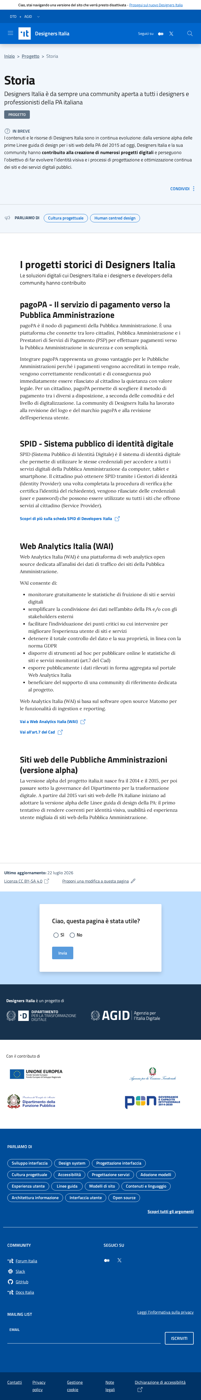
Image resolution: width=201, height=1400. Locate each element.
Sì (62, 934)
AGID (28, 16)
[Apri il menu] (10, 33)
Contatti (14, 1382)
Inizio (9, 56)
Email (14, 1329)
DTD (13, 16)
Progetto (31, 56)
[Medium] (158, 33)
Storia (52, 56)
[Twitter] (169, 33)
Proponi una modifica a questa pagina (99, 881)
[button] (38, 16)
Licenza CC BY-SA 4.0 (27, 881)
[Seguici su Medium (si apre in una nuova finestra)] (107, 1260)
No (79, 934)
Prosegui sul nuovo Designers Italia (156, 5)
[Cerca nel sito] (190, 33)
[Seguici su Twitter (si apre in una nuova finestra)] (119, 1260)
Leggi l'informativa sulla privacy (165, 1312)
